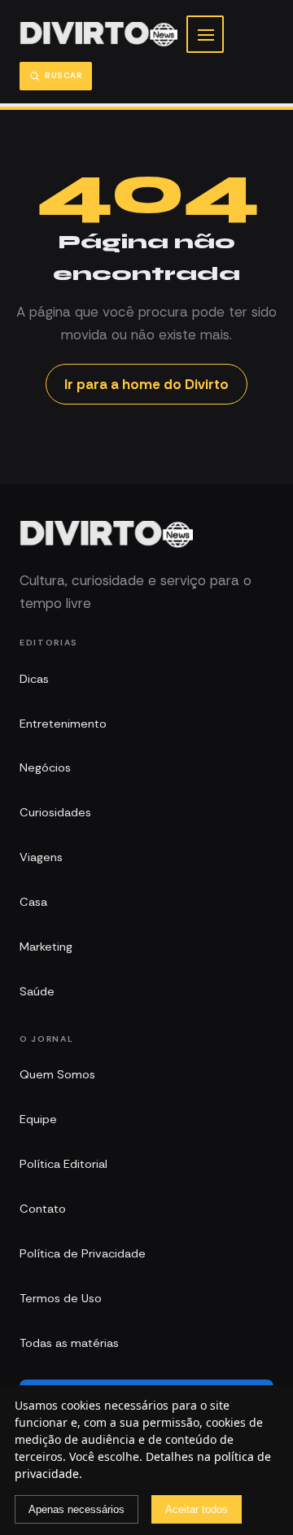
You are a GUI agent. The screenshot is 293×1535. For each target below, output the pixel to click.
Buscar (63, 75)
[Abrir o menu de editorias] (205, 34)
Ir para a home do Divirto (146, 384)
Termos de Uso (61, 1298)
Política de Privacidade (83, 1253)
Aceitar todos (196, 1509)
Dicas (34, 678)
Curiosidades (55, 812)
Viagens (41, 857)
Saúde (37, 991)
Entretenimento (63, 723)
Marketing (46, 946)
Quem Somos (57, 1074)
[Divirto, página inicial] (98, 34)
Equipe (38, 1119)
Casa (33, 901)
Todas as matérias (69, 1343)
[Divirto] (106, 535)
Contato (43, 1208)
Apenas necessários (76, 1509)
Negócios (45, 767)
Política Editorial (63, 1164)
